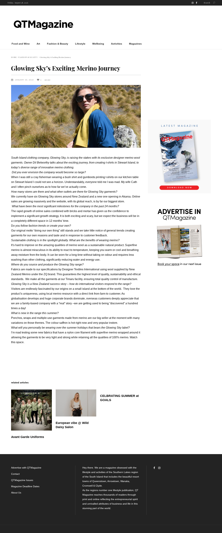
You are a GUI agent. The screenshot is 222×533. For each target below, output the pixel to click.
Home (14, 57)
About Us (16, 492)
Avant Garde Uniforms (27, 437)
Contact (15, 473)
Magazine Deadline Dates (25, 486)
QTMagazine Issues (22, 480)
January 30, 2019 (24, 80)
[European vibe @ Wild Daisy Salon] (76, 402)
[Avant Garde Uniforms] (31, 410)
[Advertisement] (148, 24)
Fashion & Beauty (28, 57)
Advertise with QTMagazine (26, 467)
